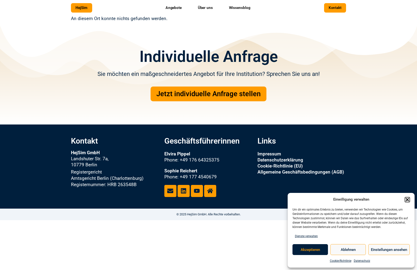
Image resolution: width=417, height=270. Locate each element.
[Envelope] (170, 191)
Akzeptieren (310, 250)
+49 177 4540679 (198, 177)
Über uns (205, 7)
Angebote (173, 7)
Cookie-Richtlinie (340, 261)
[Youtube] (197, 191)
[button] (407, 199)
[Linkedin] (184, 191)
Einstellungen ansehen (389, 250)
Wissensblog (239, 7)
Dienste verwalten (306, 236)
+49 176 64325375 (199, 160)
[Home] (210, 191)
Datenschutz (362, 261)
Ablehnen (348, 250)
